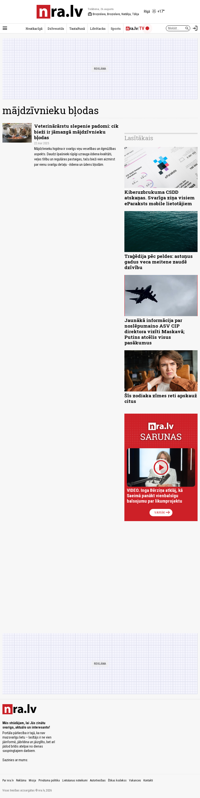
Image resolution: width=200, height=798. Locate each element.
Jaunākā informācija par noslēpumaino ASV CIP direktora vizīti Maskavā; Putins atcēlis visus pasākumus (154, 331)
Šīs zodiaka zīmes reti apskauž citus (160, 398)
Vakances (135, 780)
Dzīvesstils (56, 28)
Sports (116, 28)
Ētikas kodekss (117, 780)
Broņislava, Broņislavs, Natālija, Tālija (113, 14)
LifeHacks (98, 28)
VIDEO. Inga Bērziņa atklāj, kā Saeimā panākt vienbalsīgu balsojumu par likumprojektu (155, 495)
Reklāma (21, 780)
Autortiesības (98, 780)
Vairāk (162, 512)
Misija (32, 780)
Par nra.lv (8, 780)
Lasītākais (138, 138)
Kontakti (148, 780)
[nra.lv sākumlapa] (60, 12)
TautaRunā (77, 28)
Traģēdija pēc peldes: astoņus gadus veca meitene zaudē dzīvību (158, 261)
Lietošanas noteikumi (75, 780)
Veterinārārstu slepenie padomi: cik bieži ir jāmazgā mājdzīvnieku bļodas (76, 131)
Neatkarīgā (34, 28)
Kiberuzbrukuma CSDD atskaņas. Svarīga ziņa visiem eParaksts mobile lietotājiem (159, 197)
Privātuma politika (49, 780)
